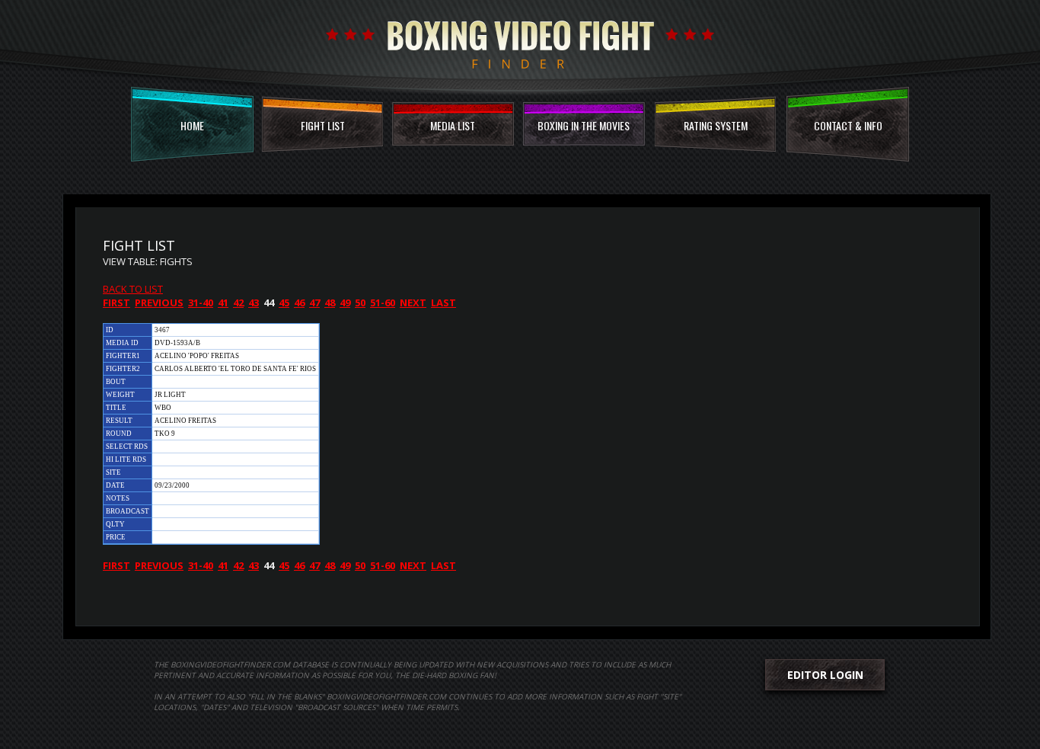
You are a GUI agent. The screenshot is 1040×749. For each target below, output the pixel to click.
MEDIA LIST (452, 125)
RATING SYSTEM (716, 125)
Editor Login (825, 674)
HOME (192, 125)
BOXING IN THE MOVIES (584, 125)
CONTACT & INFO (848, 125)
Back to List (133, 289)
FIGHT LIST (323, 125)
